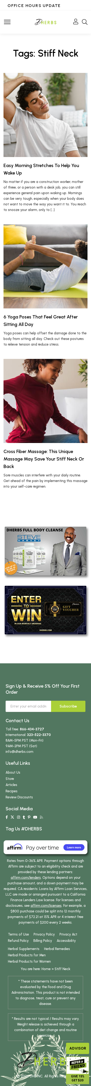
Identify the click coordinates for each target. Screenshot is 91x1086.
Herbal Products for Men (27, 955)
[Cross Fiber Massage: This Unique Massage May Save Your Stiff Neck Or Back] (46, 401)
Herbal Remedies (57, 949)
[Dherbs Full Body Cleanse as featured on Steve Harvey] (45, 551)
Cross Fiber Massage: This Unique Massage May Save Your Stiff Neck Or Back (44, 459)
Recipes (12, 791)
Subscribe (68, 706)
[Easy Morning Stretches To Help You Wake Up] (46, 115)
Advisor (77, 1048)
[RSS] (41, 817)
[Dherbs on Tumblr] (24, 817)
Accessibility (66, 941)
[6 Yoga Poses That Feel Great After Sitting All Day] (46, 266)
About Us (13, 772)
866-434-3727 (32, 729)
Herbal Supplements (23, 949)
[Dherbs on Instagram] (18, 817)
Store (10, 779)
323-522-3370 (39, 735)
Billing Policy (42, 941)
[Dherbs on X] (12, 817)
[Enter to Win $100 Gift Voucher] (45, 610)
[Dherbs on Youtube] (35, 817)
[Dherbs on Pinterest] (29, 817)
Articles (11, 785)
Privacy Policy (44, 934)
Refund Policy (18, 941)
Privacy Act (68, 934)
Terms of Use (18, 934)
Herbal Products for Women (29, 961)
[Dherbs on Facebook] (7, 817)
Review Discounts (19, 797)
